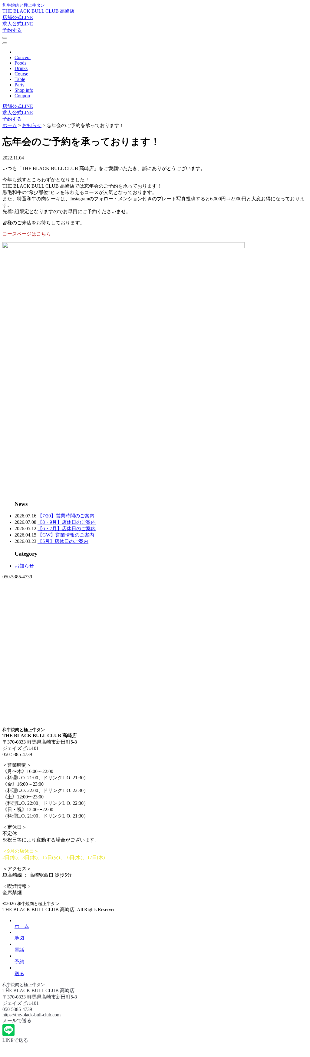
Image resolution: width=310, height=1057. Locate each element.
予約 (19, 961)
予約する (12, 30)
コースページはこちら (26, 233)
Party (20, 84)
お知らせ (24, 565)
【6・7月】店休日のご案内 (67, 528)
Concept (23, 57)
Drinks (21, 68)
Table (20, 79)
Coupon (22, 95)
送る (19, 973)
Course (21, 73)
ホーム (22, 926)
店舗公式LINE (17, 17)
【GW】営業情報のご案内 (66, 534)
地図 (19, 938)
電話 (19, 949)
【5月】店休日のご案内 (63, 541)
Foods (20, 62)
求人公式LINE (17, 23)
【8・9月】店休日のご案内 (67, 522)
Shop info (24, 90)
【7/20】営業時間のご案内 (66, 515)
